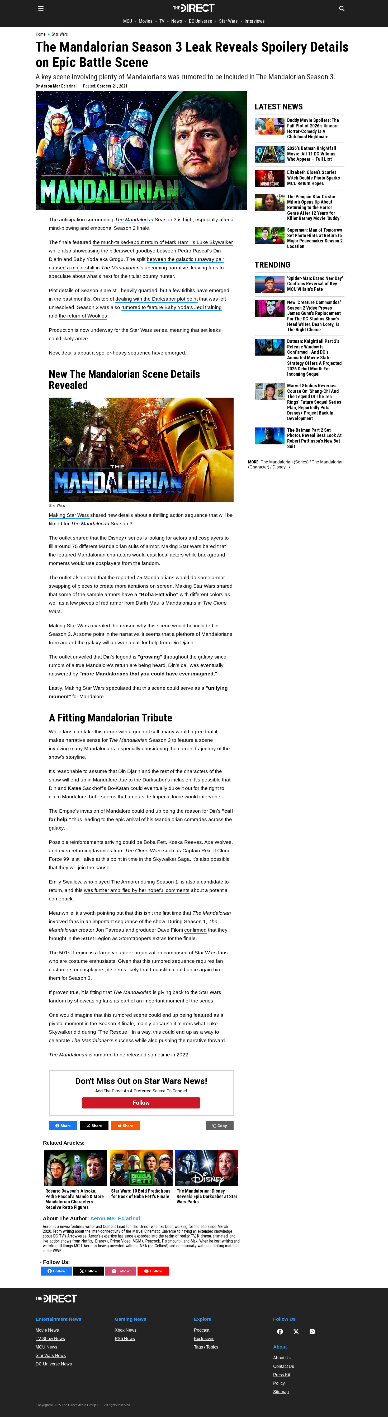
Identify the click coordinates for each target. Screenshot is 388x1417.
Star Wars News (51, 1355)
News (176, 21)
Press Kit (281, 1375)
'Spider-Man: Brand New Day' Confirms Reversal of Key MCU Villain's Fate (315, 284)
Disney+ (280, 467)
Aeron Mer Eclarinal (59, 86)
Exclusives (204, 1338)
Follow (59, 1271)
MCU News (46, 1347)
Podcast (201, 1330)
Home (41, 34)
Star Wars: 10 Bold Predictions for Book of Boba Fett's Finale (141, 1193)
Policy (279, 1383)
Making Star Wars (69, 515)
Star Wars (228, 21)
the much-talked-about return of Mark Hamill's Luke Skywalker (163, 242)
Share (65, 1126)
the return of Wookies (83, 316)
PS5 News (125, 1338)
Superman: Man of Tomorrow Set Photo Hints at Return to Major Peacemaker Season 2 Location (315, 238)
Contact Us (283, 1366)
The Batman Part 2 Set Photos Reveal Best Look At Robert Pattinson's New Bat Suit (314, 438)
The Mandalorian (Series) (285, 462)
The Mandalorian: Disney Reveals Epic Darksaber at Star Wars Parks (207, 1196)
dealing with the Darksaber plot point (156, 299)
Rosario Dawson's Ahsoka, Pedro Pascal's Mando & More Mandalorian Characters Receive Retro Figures (74, 1199)
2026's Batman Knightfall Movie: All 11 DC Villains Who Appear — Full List (311, 154)
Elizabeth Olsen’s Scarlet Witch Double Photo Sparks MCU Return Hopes (313, 178)
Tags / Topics (206, 1347)
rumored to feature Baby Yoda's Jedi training (171, 307)
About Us (282, 1358)
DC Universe (200, 21)
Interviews (255, 21)
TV (161, 21)
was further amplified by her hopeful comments (137, 890)
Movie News (47, 1330)
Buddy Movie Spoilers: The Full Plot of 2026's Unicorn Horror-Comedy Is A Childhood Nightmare (313, 128)
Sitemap (281, 1392)
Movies (146, 21)
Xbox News (125, 1330)
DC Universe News (54, 1364)
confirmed (195, 930)
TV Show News (50, 1338)
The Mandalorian (134, 219)
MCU (127, 21)
